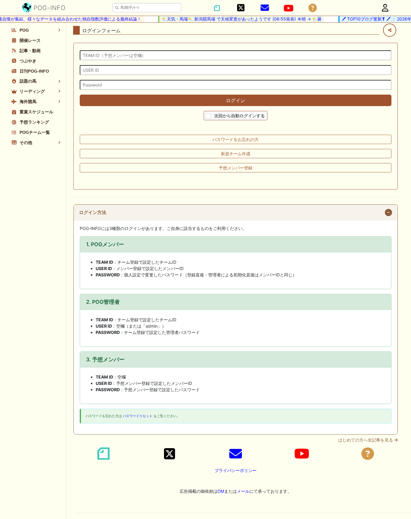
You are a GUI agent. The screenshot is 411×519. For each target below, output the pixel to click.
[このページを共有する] (389, 30)
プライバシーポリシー (236, 470)
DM (221, 491)
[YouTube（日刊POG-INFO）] (288, 8)
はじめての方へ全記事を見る (366, 440)
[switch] (208, 116)
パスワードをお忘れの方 (235, 139)
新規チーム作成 (235, 153)
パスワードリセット (138, 416)
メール (243, 491)
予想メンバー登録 (235, 167)
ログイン (235, 100)
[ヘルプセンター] (312, 8)
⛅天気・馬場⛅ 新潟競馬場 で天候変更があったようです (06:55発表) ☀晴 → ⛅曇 (237, 18)
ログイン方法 (92, 212)
